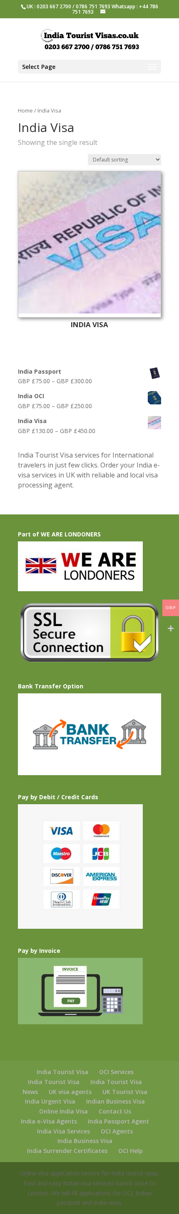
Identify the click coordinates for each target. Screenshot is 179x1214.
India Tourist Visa (62, 1072)
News (30, 1092)
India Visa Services (63, 1131)
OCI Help (130, 1151)
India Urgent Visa (50, 1101)
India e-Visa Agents (49, 1121)
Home (25, 110)
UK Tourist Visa (124, 1092)
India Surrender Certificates (67, 1151)
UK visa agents (70, 1092)
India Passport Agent (118, 1121)
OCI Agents (117, 1131)
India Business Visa (84, 1141)
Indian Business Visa (115, 1101)
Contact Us (115, 1111)
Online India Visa (63, 1111)
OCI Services (116, 1072)
